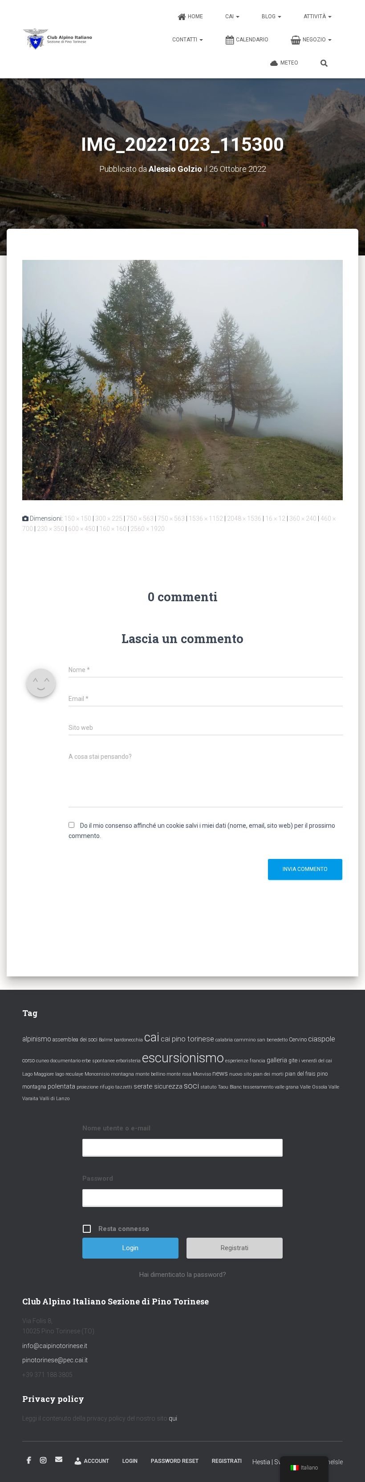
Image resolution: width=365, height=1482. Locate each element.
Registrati (234, 1248)
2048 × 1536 (244, 518)
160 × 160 (112, 528)
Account (96, 1461)
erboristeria (128, 1061)
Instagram (43, 1460)
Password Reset (175, 1461)
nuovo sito (240, 1074)
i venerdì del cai (315, 1061)
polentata (61, 1086)
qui (173, 1418)
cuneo (42, 1061)
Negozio (315, 39)
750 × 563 (140, 518)
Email (59, 1459)
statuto (208, 1087)
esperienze (236, 1061)
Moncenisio (97, 1074)
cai (151, 1037)
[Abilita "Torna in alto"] (347, 1464)
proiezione (87, 1087)
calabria (224, 1040)
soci (191, 1086)
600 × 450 (81, 528)
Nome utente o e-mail (116, 1128)
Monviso (202, 1074)
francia (257, 1061)
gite (292, 1060)
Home (195, 16)
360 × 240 (302, 518)
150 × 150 (77, 518)
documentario (65, 1061)
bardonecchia (128, 1040)
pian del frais (300, 1074)
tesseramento (258, 1087)
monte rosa (178, 1074)
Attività (315, 16)
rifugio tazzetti (116, 1087)
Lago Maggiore (38, 1074)
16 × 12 (275, 518)
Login (130, 1461)
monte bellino (150, 1074)
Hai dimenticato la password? (182, 1275)
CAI (230, 16)
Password (97, 1178)
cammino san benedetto (261, 1040)
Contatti (185, 39)
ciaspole (321, 1038)
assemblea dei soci (75, 1040)
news (220, 1073)
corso (28, 1060)
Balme (106, 1040)
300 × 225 (108, 518)
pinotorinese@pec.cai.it (55, 1360)
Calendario (252, 39)
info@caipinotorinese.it (54, 1345)
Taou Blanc (230, 1087)
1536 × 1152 (206, 518)
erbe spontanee (98, 1061)
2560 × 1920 (147, 528)
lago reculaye (69, 1074)
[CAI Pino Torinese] (58, 39)
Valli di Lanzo (54, 1098)
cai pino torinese (187, 1039)
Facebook (29, 1460)
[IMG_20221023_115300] (182, 379)
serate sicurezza (158, 1086)
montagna (122, 1074)
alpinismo (36, 1039)
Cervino (298, 1040)
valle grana (287, 1087)
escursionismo (183, 1057)
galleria (277, 1060)
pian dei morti (268, 1074)
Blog (269, 16)
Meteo (289, 63)
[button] (237, 16)
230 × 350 (50, 528)
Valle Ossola (313, 1087)
